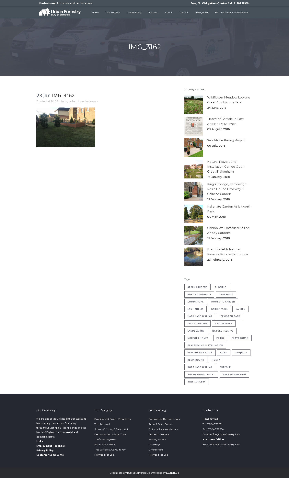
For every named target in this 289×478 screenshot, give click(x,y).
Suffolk (225, 367)
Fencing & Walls (157, 439)
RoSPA (216, 359)
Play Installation (200, 352)
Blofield (221, 287)
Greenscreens (155, 449)
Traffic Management (106, 439)
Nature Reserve (222, 330)
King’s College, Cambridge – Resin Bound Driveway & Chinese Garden (228, 189)
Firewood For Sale (104, 454)
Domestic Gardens (158, 434)
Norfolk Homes (198, 337)
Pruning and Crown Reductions (112, 418)
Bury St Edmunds (199, 294)
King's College (197, 323)
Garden (240, 308)
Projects (241, 352)
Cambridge (226, 294)
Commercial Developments (164, 418)
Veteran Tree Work (104, 444)
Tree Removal (102, 424)
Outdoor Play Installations (163, 429)
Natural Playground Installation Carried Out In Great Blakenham (226, 166)
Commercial (196, 301)
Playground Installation (205, 345)
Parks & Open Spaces (160, 424)
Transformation (234, 374)
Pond (223, 352)
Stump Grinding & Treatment (111, 429)
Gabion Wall (219, 308)
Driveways (154, 444)
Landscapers (223, 323)
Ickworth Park (230, 316)
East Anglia (195, 308)
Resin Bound (196, 359)
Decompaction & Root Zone (110, 434)
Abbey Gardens (197, 287)
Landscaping (196, 330)
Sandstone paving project (226, 140)
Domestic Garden (223, 301)
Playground (240, 337)
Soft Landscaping (200, 367)
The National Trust (201, 374)
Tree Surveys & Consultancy (110, 449)
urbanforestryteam (82, 101)
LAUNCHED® (172, 472)
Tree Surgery (197, 381)
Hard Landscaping (200, 316)
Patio (220, 337)
